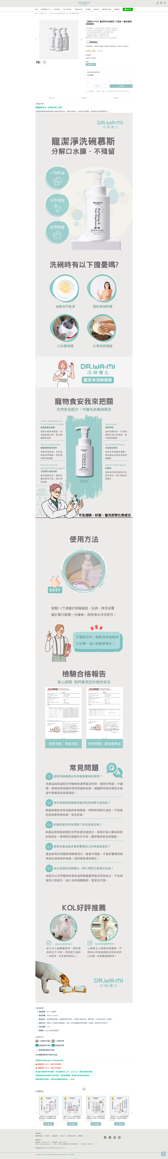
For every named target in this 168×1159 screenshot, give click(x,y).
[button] (81, 39)
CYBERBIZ (71, 1154)
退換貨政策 (55, 1136)
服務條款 (80, 1136)
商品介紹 (51, 98)
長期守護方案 (78, 9)
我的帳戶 (47, 1136)
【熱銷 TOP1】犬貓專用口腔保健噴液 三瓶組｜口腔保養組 (95, 1117)
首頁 (36, 9)
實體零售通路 (39, 1136)
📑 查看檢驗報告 (92, 42)
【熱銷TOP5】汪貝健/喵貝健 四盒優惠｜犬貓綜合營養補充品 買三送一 (119, 1117)
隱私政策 (62, 1136)
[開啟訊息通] (163, 1153)
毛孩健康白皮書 (71, 1136)
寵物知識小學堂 (106, 9)
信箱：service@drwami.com (43, 1144)
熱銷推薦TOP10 (45, 9)
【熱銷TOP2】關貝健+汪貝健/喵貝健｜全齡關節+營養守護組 (48, 1117)
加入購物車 (97, 86)
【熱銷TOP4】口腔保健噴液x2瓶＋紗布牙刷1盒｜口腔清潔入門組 (72, 1117)
